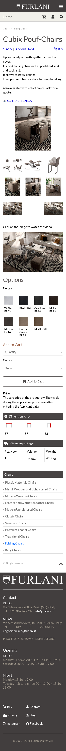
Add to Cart (35, 381)
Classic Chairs (14, 516)
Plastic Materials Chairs (20, 482)
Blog (33, 715)
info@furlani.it (44, 611)
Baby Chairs (13, 550)
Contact (35, 707)
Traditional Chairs (17, 536)
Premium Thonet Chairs (20, 530)
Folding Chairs (20, 28)
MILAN (7, 619)
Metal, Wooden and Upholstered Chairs (31, 489)
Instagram (13, 723)
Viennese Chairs (15, 523)
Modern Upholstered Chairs (23, 509)
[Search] (61, 16)
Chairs (6, 28)
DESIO (7, 603)
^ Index (7, 49)
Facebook (36, 723)
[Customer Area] (53, 16)
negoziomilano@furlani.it (19, 631)
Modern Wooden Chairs (21, 496)
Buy (60, 49)
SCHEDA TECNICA (19, 101)
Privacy (13, 715)
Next (31, 49)
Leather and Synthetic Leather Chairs (29, 503)
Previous (20, 49)
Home (7, 17)
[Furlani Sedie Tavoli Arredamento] (3, 699)
